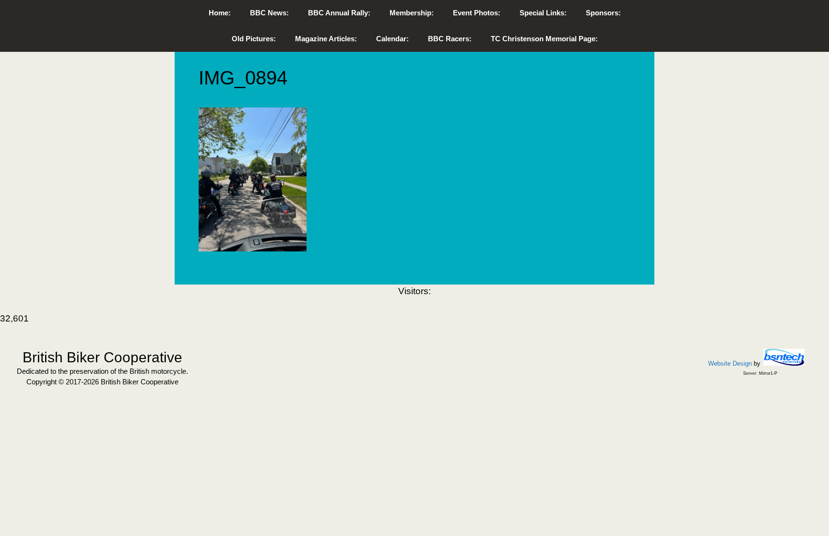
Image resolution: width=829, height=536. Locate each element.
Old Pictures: (254, 39)
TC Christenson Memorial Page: (544, 39)
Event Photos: (476, 13)
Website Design (730, 363)
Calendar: (392, 39)
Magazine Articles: (326, 39)
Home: (220, 13)
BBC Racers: (450, 39)
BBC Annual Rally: (339, 13)
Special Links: (543, 13)
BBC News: (269, 13)
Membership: (412, 13)
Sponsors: (603, 13)
